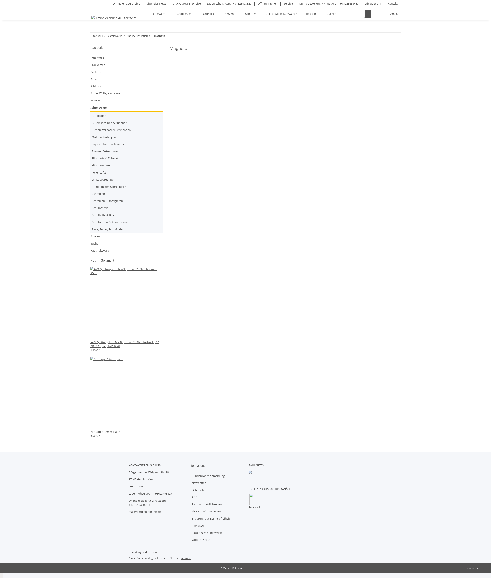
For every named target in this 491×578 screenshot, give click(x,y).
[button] (377, 13)
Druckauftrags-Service (186, 3)
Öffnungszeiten (268, 3)
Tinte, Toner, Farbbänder (108, 229)
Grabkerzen (97, 65)
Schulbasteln (100, 208)
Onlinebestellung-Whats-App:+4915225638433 (329, 3)
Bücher (95, 243)
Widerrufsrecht (201, 540)
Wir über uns (373, 3)
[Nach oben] (1, 575)
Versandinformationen (206, 511)
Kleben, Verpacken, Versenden (111, 130)
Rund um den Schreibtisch (109, 187)
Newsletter (199, 483)
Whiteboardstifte (103, 179)
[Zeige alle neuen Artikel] (114, 260)
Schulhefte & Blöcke (104, 215)
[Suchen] (368, 14)
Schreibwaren (99, 107)
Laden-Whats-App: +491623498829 (229, 3)
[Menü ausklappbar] (95, 10)
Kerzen (94, 79)
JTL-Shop (483, 568)
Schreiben (98, 194)
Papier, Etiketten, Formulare (109, 144)
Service (288, 3)
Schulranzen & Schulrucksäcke (111, 222)
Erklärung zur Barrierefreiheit (211, 518)
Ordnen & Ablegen (104, 137)
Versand (186, 558)
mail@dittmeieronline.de (145, 512)
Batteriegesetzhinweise (207, 532)
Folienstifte (99, 172)
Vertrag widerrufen (144, 552)
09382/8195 (136, 486)
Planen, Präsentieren (105, 151)
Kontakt (393, 3)
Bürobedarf (99, 116)
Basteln (95, 100)
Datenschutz (200, 490)
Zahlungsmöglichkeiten (207, 504)
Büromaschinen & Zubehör (109, 123)
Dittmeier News (156, 3)
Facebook (254, 507)
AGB (194, 497)
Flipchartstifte (101, 165)
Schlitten (96, 86)
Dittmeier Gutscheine (126, 3)
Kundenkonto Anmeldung (208, 476)
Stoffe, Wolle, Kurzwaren (106, 93)
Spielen (95, 236)
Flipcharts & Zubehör (105, 158)
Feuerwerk (97, 58)
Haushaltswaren (100, 250)
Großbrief (96, 72)
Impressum (199, 525)
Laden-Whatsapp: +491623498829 (150, 493)
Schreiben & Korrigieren (107, 201)
